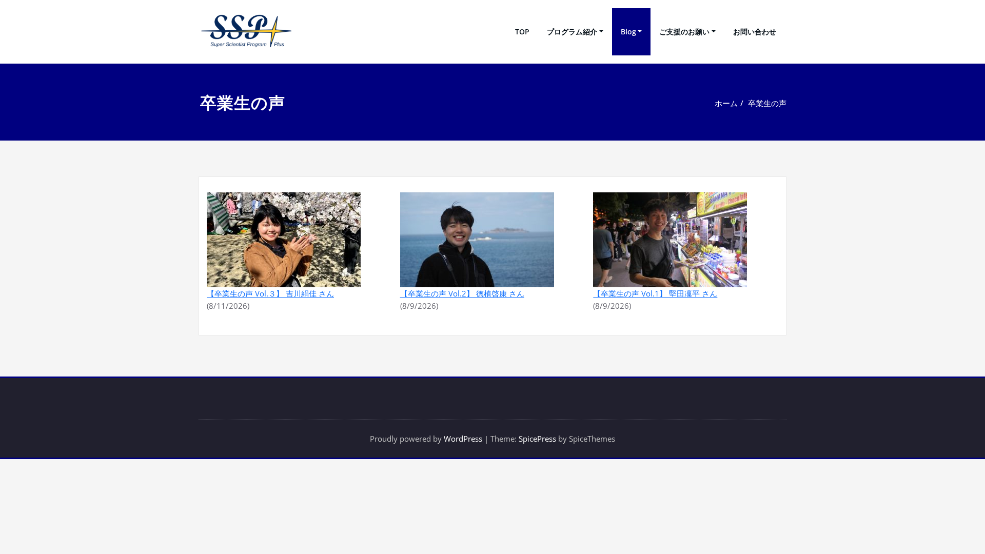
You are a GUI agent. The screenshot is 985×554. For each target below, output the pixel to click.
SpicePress (537, 438)
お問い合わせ (754, 31)
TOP (522, 31)
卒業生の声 (767, 103)
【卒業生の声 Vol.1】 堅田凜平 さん (655, 293)
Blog (628, 31)
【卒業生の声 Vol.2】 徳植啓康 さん (462, 293)
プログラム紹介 (572, 31)
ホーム (726, 103)
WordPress (463, 438)
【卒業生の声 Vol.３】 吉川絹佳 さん (270, 293)
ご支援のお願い (684, 31)
